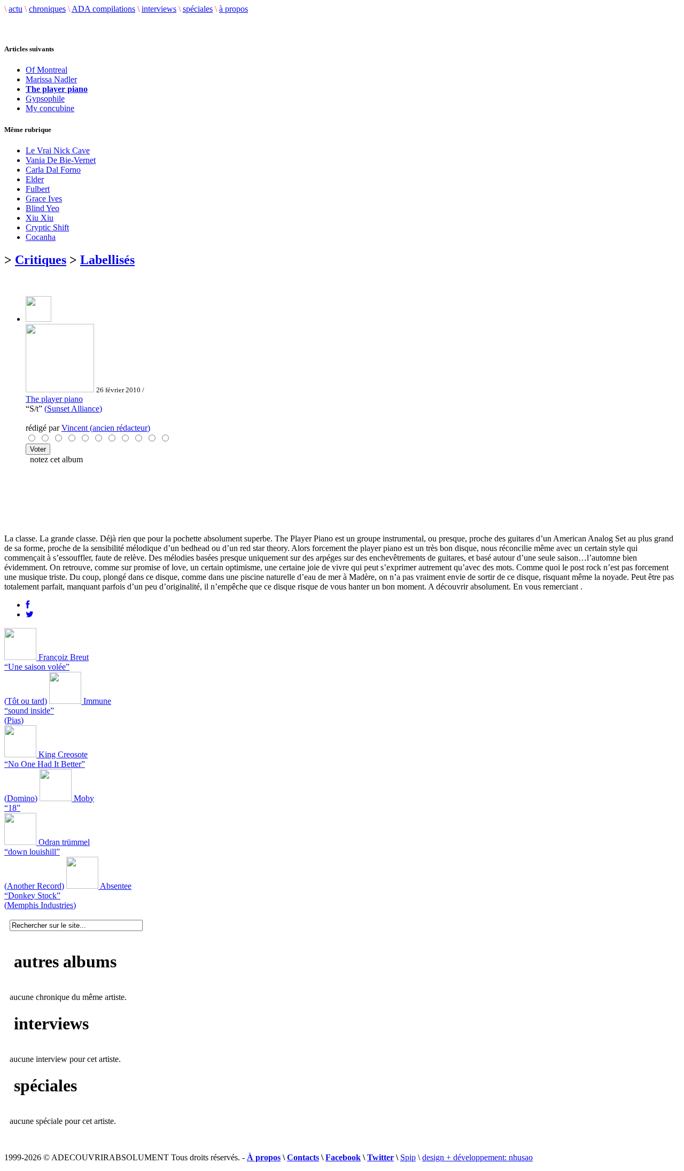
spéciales (198, 8)
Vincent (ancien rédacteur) (105, 427)
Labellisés (107, 260)
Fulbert (38, 188)
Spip (408, 1157)
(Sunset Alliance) (73, 408)
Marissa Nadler (51, 79)
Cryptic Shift (47, 227)
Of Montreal (46, 69)
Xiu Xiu (39, 217)
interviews (159, 8)
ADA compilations (103, 8)
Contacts (303, 1157)
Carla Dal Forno (53, 169)
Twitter (380, 1157)
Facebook (343, 1157)
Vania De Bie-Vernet (61, 160)
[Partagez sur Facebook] (27, 604)
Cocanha (41, 237)
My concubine (50, 108)
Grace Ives (44, 198)
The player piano (54, 399)
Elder (35, 179)
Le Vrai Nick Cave (58, 150)
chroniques (47, 8)
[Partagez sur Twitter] (30, 614)
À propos (264, 1157)
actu (15, 8)
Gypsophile (45, 98)
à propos (233, 8)
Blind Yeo (42, 208)
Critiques (40, 260)
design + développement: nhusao (477, 1157)
